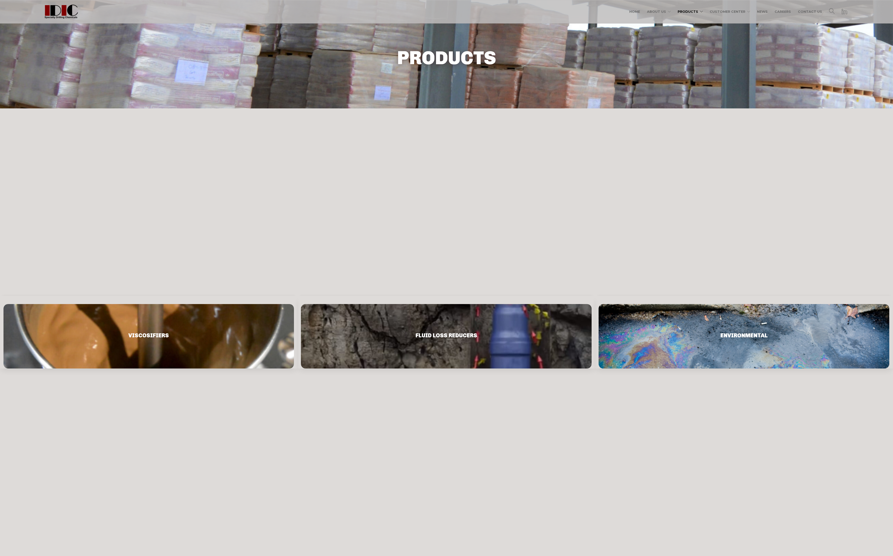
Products (688, 12)
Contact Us (810, 12)
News (762, 12)
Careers (783, 12)
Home (634, 12)
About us (656, 12)
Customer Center (727, 12)
